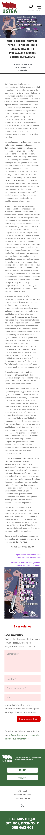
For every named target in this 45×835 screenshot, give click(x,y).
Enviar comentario (28, 718)
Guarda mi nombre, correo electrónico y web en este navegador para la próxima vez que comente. (21, 708)
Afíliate (22, 770)
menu (38, 10)
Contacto (22, 777)
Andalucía (22, 70)
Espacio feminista (22, 67)
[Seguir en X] (22, 805)
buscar (31, 10)
